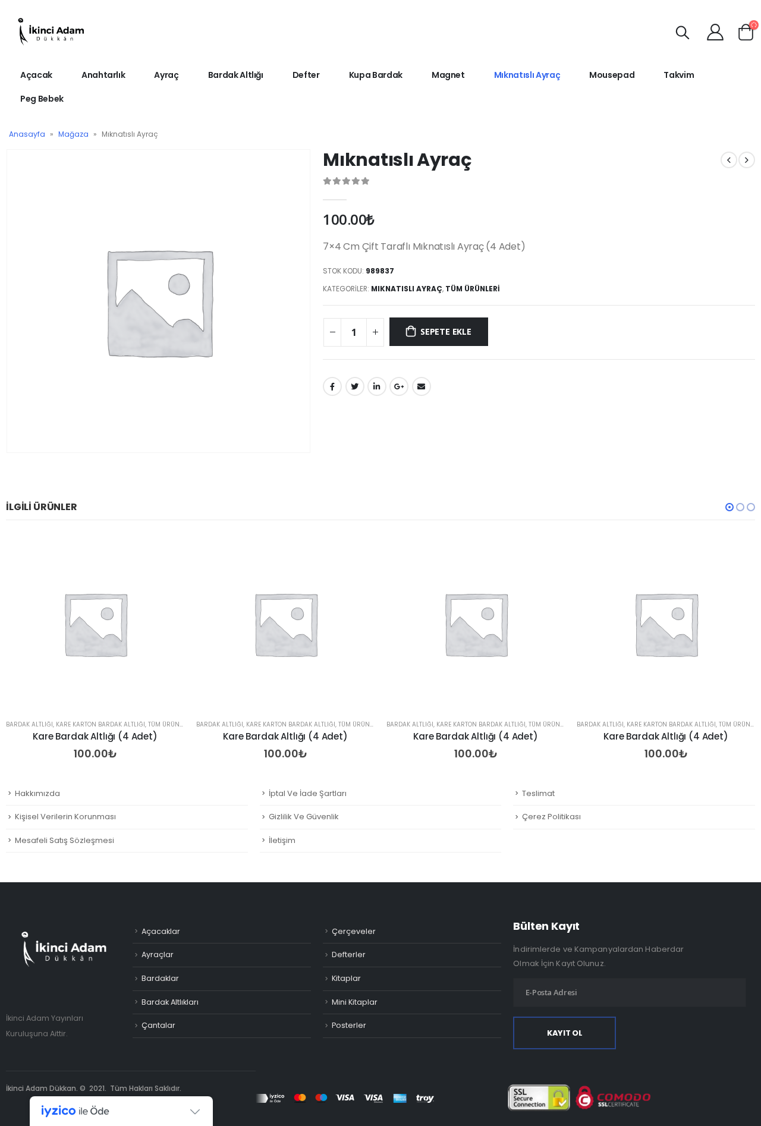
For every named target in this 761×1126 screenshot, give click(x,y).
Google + (398, 386)
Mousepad (611, 75)
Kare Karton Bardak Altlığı (100, 724)
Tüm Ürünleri (472, 289)
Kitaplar (346, 978)
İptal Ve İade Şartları (308, 793)
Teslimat (538, 793)
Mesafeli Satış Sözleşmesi (64, 840)
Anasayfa (27, 134)
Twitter (354, 386)
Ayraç (166, 75)
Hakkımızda (37, 793)
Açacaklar (160, 931)
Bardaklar (160, 978)
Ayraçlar (157, 954)
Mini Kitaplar (355, 1002)
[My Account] (715, 31)
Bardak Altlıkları (170, 1002)
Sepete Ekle (445, 331)
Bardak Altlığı (235, 75)
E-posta (421, 386)
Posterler (349, 1025)
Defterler (349, 954)
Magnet (448, 75)
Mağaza (73, 134)
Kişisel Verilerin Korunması (65, 816)
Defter (306, 75)
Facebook (332, 386)
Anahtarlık (103, 75)
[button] (729, 507)
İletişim (282, 840)
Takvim (678, 75)
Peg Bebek (42, 99)
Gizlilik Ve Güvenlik (304, 816)
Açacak (36, 75)
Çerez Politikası (551, 816)
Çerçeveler (354, 931)
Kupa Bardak (375, 75)
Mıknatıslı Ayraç (527, 75)
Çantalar (158, 1025)
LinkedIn (376, 386)
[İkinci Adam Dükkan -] (50, 31)
